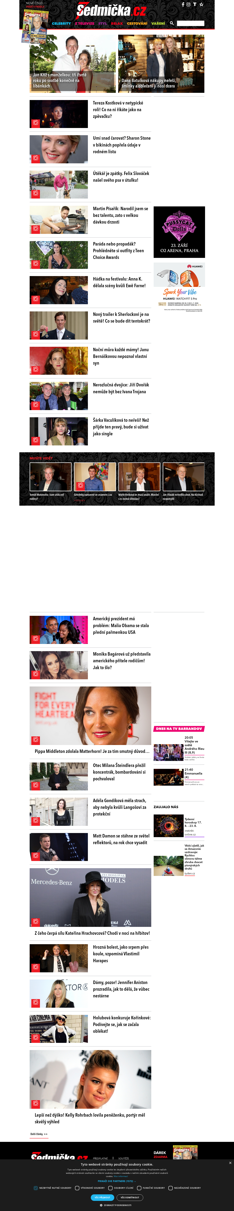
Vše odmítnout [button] (130, 1197)
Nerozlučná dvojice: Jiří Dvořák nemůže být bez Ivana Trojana (121, 388)
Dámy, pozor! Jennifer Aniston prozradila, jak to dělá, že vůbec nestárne (121, 989)
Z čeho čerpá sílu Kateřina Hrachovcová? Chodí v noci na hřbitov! (92, 933)
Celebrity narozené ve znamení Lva (93, 494)
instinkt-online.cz (190, 833)
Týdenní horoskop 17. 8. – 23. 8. (193, 822)
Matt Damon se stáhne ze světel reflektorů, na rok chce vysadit (121, 839)
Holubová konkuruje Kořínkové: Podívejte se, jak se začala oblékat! (122, 1025)
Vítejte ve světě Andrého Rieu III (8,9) (194, 745)
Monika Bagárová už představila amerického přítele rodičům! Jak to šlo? (122, 661)
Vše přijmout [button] (102, 1197)
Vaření (158, 24)
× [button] (230, 1163)
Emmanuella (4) (193, 773)
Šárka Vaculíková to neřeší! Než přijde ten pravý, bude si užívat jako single (121, 427)
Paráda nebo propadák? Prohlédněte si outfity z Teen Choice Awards (118, 251)
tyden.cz (190, 873)
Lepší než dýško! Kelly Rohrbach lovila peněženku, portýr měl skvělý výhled (90, 1119)
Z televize (84, 24)
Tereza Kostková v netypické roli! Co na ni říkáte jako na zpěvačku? (118, 110)
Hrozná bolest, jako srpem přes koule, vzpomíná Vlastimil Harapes (121, 954)
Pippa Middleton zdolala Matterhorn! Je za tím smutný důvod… (92, 751)
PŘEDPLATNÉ (100, 1158)
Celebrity (61, 24)
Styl (102, 24)
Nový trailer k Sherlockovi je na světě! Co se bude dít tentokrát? (121, 318)
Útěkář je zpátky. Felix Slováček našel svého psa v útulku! (121, 177)
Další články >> (39, 1134)
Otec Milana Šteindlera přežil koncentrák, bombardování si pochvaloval (119, 772)
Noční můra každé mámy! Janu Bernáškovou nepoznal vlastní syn (121, 357)
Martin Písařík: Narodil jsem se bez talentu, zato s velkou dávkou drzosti (120, 216)
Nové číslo (35, 5)
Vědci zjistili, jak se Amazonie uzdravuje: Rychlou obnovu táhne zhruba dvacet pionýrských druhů (194, 857)
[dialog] (117, 1185)
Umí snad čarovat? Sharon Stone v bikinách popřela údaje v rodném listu (122, 145)
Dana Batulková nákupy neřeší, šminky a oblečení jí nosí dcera (149, 84)
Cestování (137, 24)
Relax (117, 24)
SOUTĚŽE (123, 1158)
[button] (117, 1181)
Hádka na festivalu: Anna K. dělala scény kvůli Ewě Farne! (119, 282)
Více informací (121, 1176)
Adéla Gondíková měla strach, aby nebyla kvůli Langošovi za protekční (119, 808)
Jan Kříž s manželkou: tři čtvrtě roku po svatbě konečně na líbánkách (60, 81)
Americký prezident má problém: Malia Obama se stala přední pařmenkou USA (121, 626)
